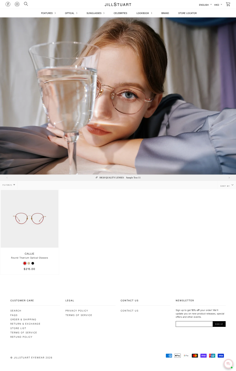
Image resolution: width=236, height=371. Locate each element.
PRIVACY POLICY (76, 310)
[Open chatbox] (228, 364)
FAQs (14, 315)
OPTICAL (70, 13)
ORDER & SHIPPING (23, 319)
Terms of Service (23, 332)
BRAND (165, 13)
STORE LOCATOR (187, 13)
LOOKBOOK (143, 13)
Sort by (225, 186)
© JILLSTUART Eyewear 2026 (31, 357)
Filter (7, 185)
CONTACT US (130, 310)
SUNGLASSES (94, 13)
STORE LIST (18, 328)
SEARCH (15, 310)
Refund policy (21, 336)
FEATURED (47, 13)
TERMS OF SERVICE (78, 315)
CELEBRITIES (120, 13)
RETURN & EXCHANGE (25, 323)
